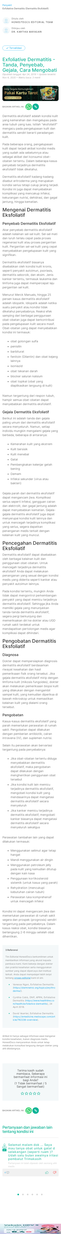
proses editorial (22, 977)
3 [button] (27, 1194)
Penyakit (7, 5)
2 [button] (23, 1194)
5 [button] (37, 1194)
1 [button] (18, 1194)
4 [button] (32, 1194)
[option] (30, 1159)
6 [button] (42, 1194)
